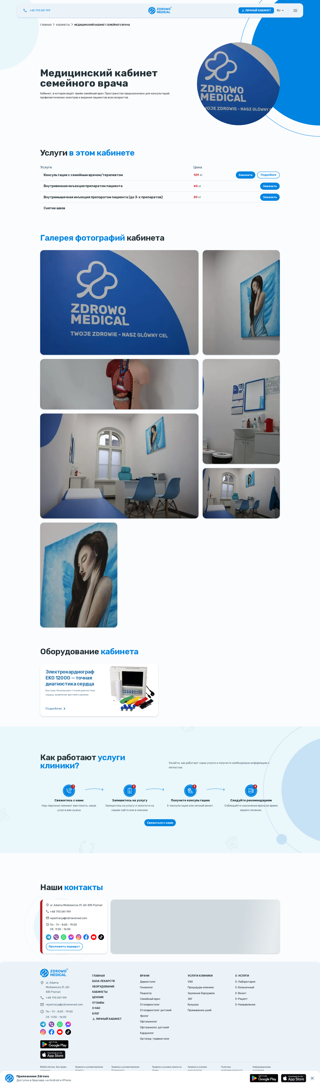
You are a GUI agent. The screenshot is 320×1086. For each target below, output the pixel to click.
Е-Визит (240, 993)
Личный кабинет (258, 10)
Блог (95, 1013)
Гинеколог (146, 987)
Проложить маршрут (64, 946)
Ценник (98, 997)
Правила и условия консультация (197, 1069)
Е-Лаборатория (245, 981)
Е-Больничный (244, 987)
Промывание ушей (200, 1010)
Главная (46, 25)
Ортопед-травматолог (155, 1038)
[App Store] (293, 1078)
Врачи (144, 975)
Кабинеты (63, 25)
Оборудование (103, 986)
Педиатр (146, 993)
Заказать (245, 175)
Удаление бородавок (201, 993)
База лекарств (103, 981)
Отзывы (98, 1002)
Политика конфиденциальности (231, 1069)
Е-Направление (245, 1004)
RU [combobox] (278, 10)
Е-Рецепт (241, 998)
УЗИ (190, 981)
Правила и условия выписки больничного (125, 1069)
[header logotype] (160, 10)
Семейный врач (150, 998)
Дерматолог (148, 981)
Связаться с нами (160, 822)
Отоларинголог (150, 1004)
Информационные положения (262, 1069)
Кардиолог (147, 1033)
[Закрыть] (312, 1078)
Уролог (144, 1015)
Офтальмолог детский (154, 1027)
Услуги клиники (200, 975)
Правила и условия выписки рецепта (89, 1069)
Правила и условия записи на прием (167, 1069)
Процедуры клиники (201, 987)
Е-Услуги (242, 975)
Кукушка (193, 1004)
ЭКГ (190, 998)
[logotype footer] (54, 976)
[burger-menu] (295, 10)
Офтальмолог (148, 1021)
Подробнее (268, 174)
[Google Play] (264, 1078)
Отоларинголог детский (156, 1010)
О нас (96, 1008)
